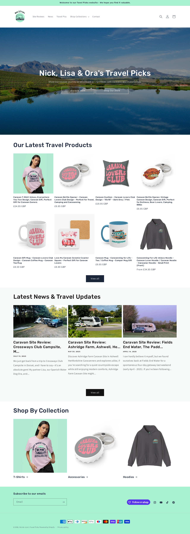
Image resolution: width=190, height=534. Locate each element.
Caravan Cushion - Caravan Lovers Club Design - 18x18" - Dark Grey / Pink (115, 198)
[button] (79, 16)
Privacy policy (63, 527)
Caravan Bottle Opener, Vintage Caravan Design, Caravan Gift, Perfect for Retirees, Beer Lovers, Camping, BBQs (155, 201)
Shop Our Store (112, 90)
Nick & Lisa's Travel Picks (29, 527)
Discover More (78, 90)
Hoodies (128, 477)
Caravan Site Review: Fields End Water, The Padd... (148, 344)
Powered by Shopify (47, 527)
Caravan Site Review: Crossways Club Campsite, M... (37, 347)
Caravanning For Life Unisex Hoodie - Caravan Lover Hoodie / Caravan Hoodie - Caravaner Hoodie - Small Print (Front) (156, 262)
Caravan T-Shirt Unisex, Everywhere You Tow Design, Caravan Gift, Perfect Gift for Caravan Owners (32, 199)
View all (95, 278)
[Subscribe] (63, 502)
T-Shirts (19, 477)
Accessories (76, 477)
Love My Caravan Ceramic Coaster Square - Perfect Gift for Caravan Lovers (71, 260)
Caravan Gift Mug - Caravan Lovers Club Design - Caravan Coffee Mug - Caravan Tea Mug (33, 260)
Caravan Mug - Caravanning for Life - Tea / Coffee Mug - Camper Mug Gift (114, 259)
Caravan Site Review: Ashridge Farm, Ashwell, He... (94, 344)
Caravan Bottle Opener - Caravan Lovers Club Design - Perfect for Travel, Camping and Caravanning (74, 199)
